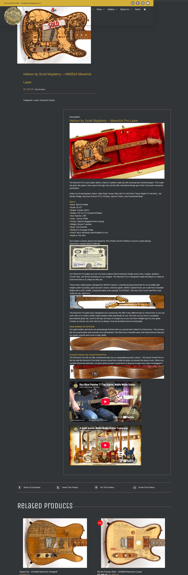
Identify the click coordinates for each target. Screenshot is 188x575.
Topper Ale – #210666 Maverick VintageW (38, 572)
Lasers (36, 100)
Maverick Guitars (47, 100)
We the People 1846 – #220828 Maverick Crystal (119, 572)
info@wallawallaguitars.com (31, 3)
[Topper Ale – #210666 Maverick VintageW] (55, 543)
